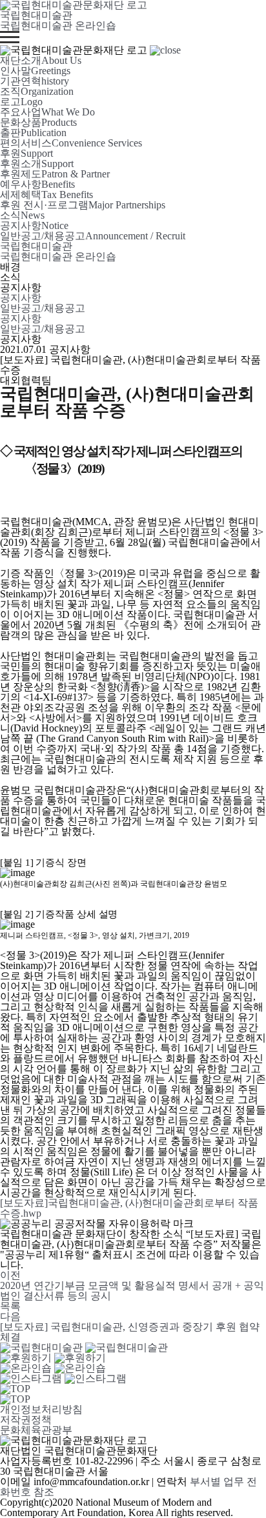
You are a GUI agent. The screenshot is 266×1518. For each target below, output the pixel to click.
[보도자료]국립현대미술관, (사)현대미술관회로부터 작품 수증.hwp (129, 1208)
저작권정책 (26, 1419)
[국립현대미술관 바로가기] (84, 1347)
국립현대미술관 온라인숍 (58, 25)
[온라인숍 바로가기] (53, 1368)
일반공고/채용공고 (42, 308)
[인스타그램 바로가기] (63, 1378)
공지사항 (20, 297)
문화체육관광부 (36, 1429)
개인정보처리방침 (41, 1409)
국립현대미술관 (36, 15)
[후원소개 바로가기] (53, 1357)
